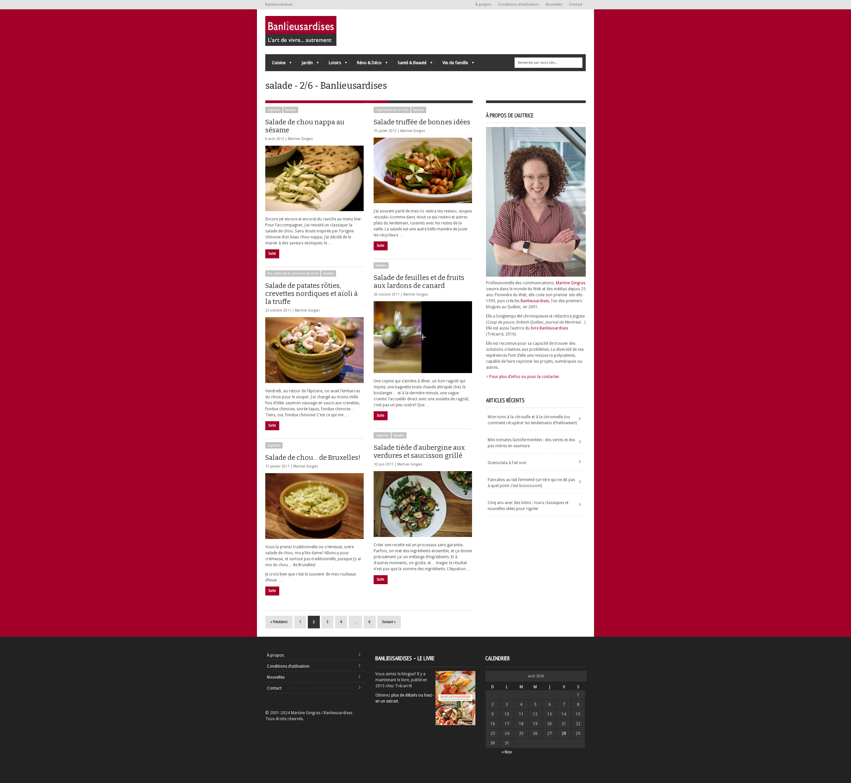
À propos (483, 4)
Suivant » (389, 622)
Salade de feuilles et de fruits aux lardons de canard (419, 282)
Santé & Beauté (408, 64)
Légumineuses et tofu (392, 110)
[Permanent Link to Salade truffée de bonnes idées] (423, 170)
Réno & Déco (366, 64)
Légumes (274, 110)
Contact (575, 4)
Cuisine (275, 64)
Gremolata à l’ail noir (507, 462)
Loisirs (331, 64)
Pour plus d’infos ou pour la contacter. (524, 376)
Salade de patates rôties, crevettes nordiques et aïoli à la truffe (311, 294)
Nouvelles (554, 4)
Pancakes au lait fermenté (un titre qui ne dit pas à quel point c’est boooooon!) (531, 482)
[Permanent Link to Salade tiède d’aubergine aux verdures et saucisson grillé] (423, 504)
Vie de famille (452, 64)
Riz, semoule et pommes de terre (292, 273)
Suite (272, 253)
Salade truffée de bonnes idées (422, 122)
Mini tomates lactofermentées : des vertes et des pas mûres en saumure (531, 443)
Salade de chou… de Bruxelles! (312, 457)
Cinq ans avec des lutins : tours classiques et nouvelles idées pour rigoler (528, 505)
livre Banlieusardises (549, 328)
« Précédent (279, 622)
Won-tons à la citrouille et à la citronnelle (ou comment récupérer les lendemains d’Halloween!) (532, 420)
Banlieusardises (535, 301)
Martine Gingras (300, 139)
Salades (290, 110)
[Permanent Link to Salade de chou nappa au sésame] (314, 178)
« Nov (507, 752)
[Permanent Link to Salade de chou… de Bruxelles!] (314, 506)
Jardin (304, 64)
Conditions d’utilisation (518, 4)
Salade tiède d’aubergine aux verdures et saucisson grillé (419, 451)
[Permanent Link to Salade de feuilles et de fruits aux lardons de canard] (423, 337)
